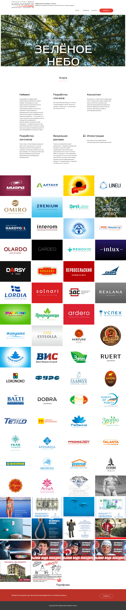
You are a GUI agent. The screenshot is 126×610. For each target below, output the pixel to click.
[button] (3, 40)
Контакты (94, 10)
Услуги (77, 10)
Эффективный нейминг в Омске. (45, 3)
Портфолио (86, 10)
